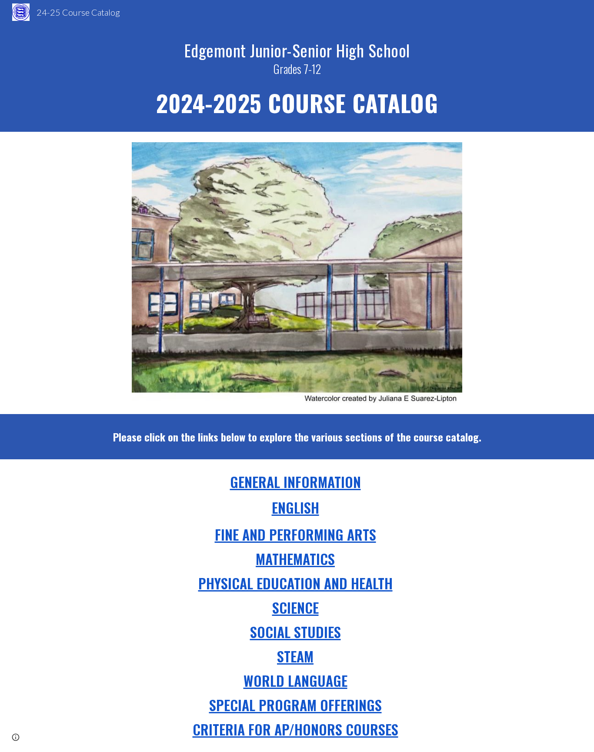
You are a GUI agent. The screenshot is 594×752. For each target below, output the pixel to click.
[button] (16, 737)
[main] (297, 78)
